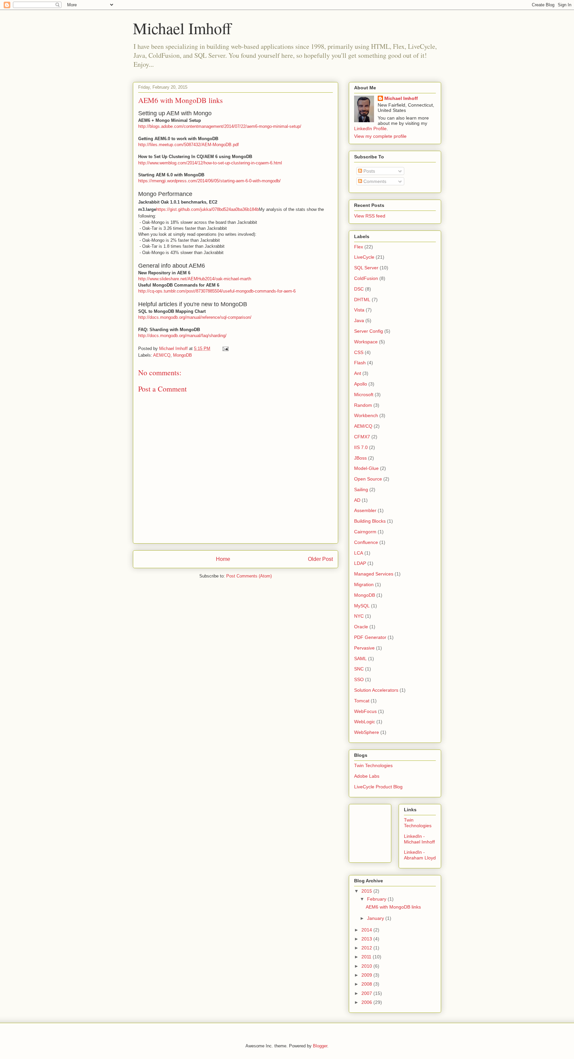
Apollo (360, 384)
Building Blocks (370, 521)
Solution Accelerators (376, 690)
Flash (360, 362)
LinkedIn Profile (370, 128)
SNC (359, 668)
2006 (367, 1002)
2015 (367, 891)
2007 (367, 993)
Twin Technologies (373, 765)
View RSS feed (369, 216)
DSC (359, 289)
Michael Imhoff (182, 28)
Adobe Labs (366, 776)
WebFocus (365, 711)
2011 (367, 956)
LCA (358, 553)
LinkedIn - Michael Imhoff (419, 839)
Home (223, 559)
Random (363, 405)
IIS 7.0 (361, 447)
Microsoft (363, 394)
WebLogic (364, 721)
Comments (374, 181)
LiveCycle (364, 257)
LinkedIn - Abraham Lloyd (420, 854)
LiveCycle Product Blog (378, 786)
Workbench (366, 415)
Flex (358, 246)
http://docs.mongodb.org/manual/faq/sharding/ (182, 335)
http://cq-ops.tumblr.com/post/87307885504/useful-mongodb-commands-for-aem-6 (217, 291)
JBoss (360, 458)
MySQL (362, 605)
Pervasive (364, 648)
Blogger (320, 1045)
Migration (364, 584)
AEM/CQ (161, 355)
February (377, 899)
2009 (367, 975)
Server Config (368, 331)
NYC (359, 616)
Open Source (368, 479)
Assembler (365, 510)
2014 (367, 929)
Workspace (366, 341)
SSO (359, 679)
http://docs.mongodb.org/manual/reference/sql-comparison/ (194, 317)
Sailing (361, 489)
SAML (360, 658)
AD (357, 500)
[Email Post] (225, 348)
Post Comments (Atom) (249, 576)
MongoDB (182, 355)
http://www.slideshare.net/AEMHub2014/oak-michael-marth (194, 278)
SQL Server (366, 267)
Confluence (366, 542)
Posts (368, 171)
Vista (359, 309)
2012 (367, 947)
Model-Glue (366, 468)
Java (359, 320)
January (376, 918)
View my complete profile (380, 136)
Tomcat (361, 700)
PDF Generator (370, 637)
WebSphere (366, 732)
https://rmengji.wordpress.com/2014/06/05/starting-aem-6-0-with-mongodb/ (209, 180)
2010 (367, 966)
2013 (367, 938)
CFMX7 (362, 436)
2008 (367, 984)
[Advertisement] (384, 831)
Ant (357, 373)
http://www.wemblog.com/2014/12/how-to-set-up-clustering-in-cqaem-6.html (210, 162)
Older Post (320, 559)
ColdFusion (366, 278)
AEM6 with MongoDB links (393, 907)
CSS (358, 352)
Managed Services (373, 573)
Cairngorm (365, 531)
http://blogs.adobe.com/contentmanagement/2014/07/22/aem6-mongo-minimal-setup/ (219, 126)
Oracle (361, 626)
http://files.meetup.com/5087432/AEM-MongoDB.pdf (188, 144)
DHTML (362, 299)
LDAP (360, 563)
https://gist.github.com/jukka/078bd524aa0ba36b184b (207, 209)
